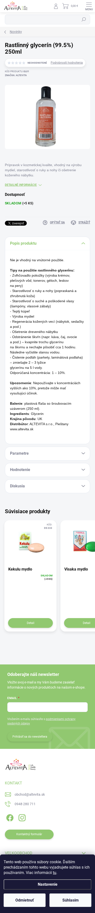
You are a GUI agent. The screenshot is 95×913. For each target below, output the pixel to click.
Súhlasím (70, 900)
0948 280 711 (25, 804)
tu (54, 872)
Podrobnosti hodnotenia (67, 62)
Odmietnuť (24, 900)
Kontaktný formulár (29, 834)
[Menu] (89, 6)
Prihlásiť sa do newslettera (29, 736)
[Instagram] (21, 817)
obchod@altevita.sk (30, 794)
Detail (30, 623)
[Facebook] (9, 817)
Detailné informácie (21, 185)
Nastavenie (47, 884)
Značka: (16, 75)
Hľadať (83, 19)
